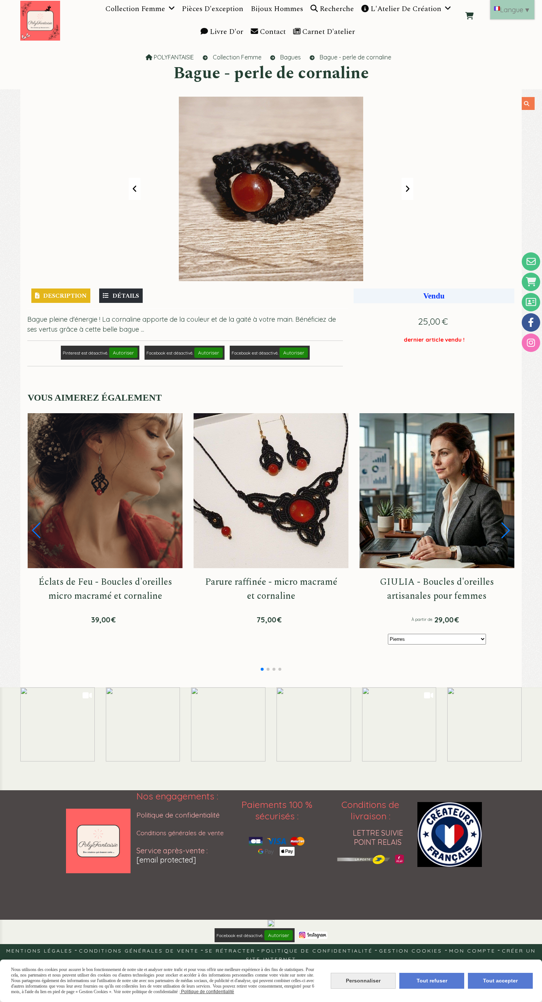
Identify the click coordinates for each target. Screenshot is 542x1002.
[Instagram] (531, 343)
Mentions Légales (39, 950)
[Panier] (531, 282)
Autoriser (123, 353)
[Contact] (531, 261)
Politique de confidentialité (178, 815)
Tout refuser (432, 981)
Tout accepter (500, 981)
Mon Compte (472, 950)
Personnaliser (363, 981)
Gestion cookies (412, 950)
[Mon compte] (531, 302)
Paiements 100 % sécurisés (277, 810)
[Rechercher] (528, 103)
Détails (125, 295)
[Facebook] (531, 322)
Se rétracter (230, 950)
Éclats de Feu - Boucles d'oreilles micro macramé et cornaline (105, 589)
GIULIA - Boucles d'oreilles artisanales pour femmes (437, 589)
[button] (262, 669)
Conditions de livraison (370, 810)
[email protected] (166, 859)
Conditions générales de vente (180, 833)
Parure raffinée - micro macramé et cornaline (271, 589)
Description (65, 295)
